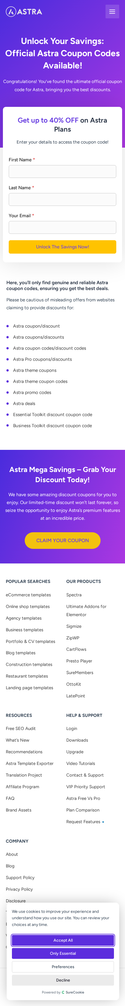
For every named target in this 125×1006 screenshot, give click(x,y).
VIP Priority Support (85, 786)
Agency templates (24, 618)
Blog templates (20, 652)
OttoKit (73, 684)
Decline (63, 980)
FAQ (10, 798)
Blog (10, 866)
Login (71, 728)
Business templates (24, 629)
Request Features (83, 821)
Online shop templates (28, 606)
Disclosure (16, 901)
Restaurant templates (27, 676)
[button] (63, 540)
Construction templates (29, 664)
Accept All (63, 940)
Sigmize (73, 626)
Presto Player (79, 661)
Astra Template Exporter (29, 763)
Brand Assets (18, 810)
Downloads (77, 740)
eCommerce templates (28, 594)
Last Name (21, 187)
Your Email (21, 215)
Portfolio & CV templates (30, 641)
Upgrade (74, 751)
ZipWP (72, 638)
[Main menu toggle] (112, 11)
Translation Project (24, 775)
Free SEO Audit (21, 728)
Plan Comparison (82, 810)
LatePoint (75, 696)
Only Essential (63, 953)
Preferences (63, 966)
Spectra (74, 594)
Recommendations (24, 751)
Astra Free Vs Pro (83, 798)
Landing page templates (29, 687)
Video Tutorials (80, 763)
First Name (22, 159)
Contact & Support (85, 775)
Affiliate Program (22, 786)
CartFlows (76, 649)
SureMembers (79, 672)
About (12, 854)
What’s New (17, 740)
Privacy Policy (19, 889)
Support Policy (20, 877)
